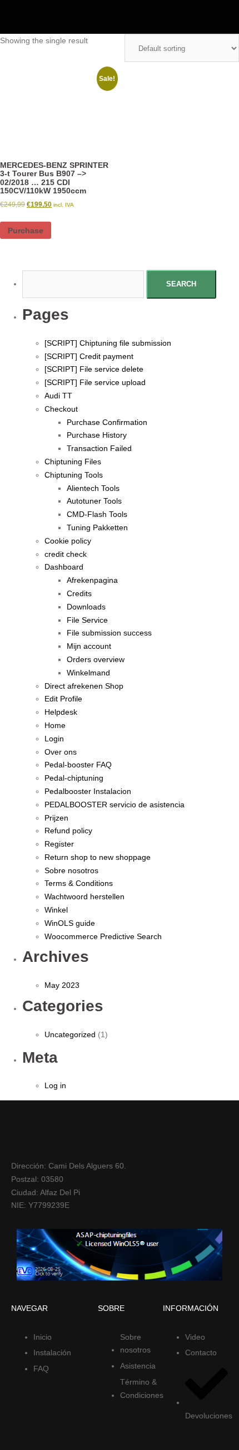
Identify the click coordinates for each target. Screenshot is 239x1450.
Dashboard (63, 566)
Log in (55, 1085)
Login (54, 738)
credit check (65, 554)
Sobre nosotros (71, 870)
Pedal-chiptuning (73, 777)
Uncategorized (70, 1034)
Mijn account (89, 646)
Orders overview (96, 659)
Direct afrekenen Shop (83, 686)
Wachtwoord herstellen (84, 896)
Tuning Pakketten (97, 527)
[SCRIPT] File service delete (93, 369)
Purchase (25, 230)
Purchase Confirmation (107, 422)
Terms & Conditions (78, 883)
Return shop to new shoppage (97, 857)
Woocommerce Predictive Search (103, 936)
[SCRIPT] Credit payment (88, 356)
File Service (87, 620)
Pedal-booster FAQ (78, 764)
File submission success (109, 632)
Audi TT (58, 395)
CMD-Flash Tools (97, 514)
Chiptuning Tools (73, 474)
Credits (79, 593)
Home (55, 725)
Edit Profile (63, 698)
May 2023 (61, 985)
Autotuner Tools (94, 500)
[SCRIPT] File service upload (95, 382)
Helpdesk (60, 712)
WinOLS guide (69, 923)
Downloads (86, 606)
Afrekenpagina (92, 580)
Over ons (60, 751)
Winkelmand (88, 672)
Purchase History (97, 435)
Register (59, 843)
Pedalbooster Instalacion (87, 791)
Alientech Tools (93, 488)
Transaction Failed (99, 448)
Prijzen (56, 817)
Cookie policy (67, 540)
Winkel (56, 909)
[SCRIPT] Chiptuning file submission (107, 343)
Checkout (61, 408)
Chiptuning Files (72, 461)
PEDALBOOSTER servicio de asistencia (114, 804)
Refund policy (68, 830)
